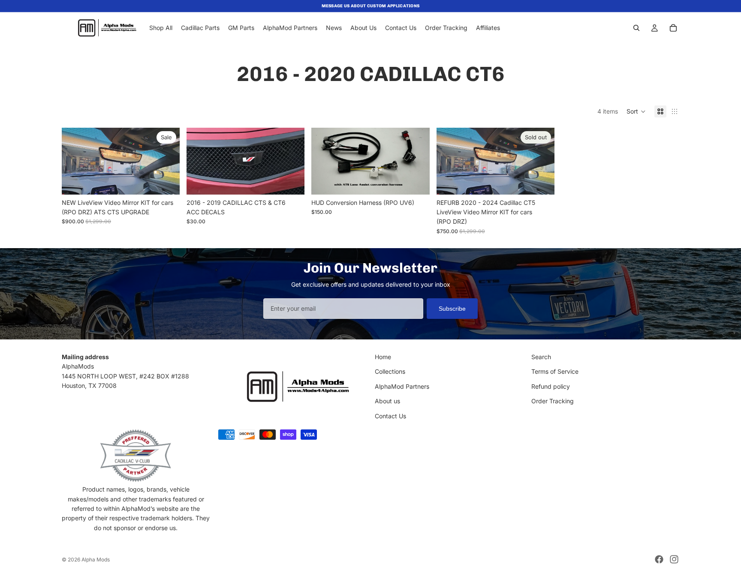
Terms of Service (554, 371)
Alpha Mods (95, 559)
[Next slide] (167, 161)
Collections (390, 371)
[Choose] (291, 181)
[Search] (636, 27)
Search (541, 356)
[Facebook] (659, 559)
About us (387, 401)
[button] (636, 111)
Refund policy (550, 386)
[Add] (166, 181)
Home (383, 356)
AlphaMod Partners (402, 386)
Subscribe (452, 308)
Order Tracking (552, 401)
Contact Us (390, 416)
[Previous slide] (74, 161)
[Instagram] (674, 559)
